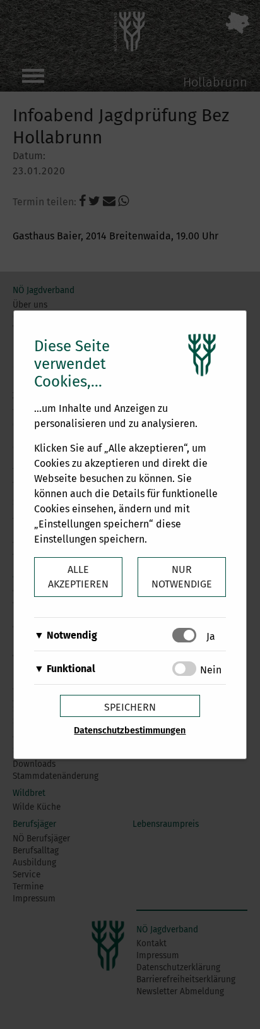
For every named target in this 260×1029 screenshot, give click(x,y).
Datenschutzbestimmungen (130, 730)
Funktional (71, 669)
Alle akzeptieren (78, 576)
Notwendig (72, 635)
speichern (130, 707)
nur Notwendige (181, 576)
